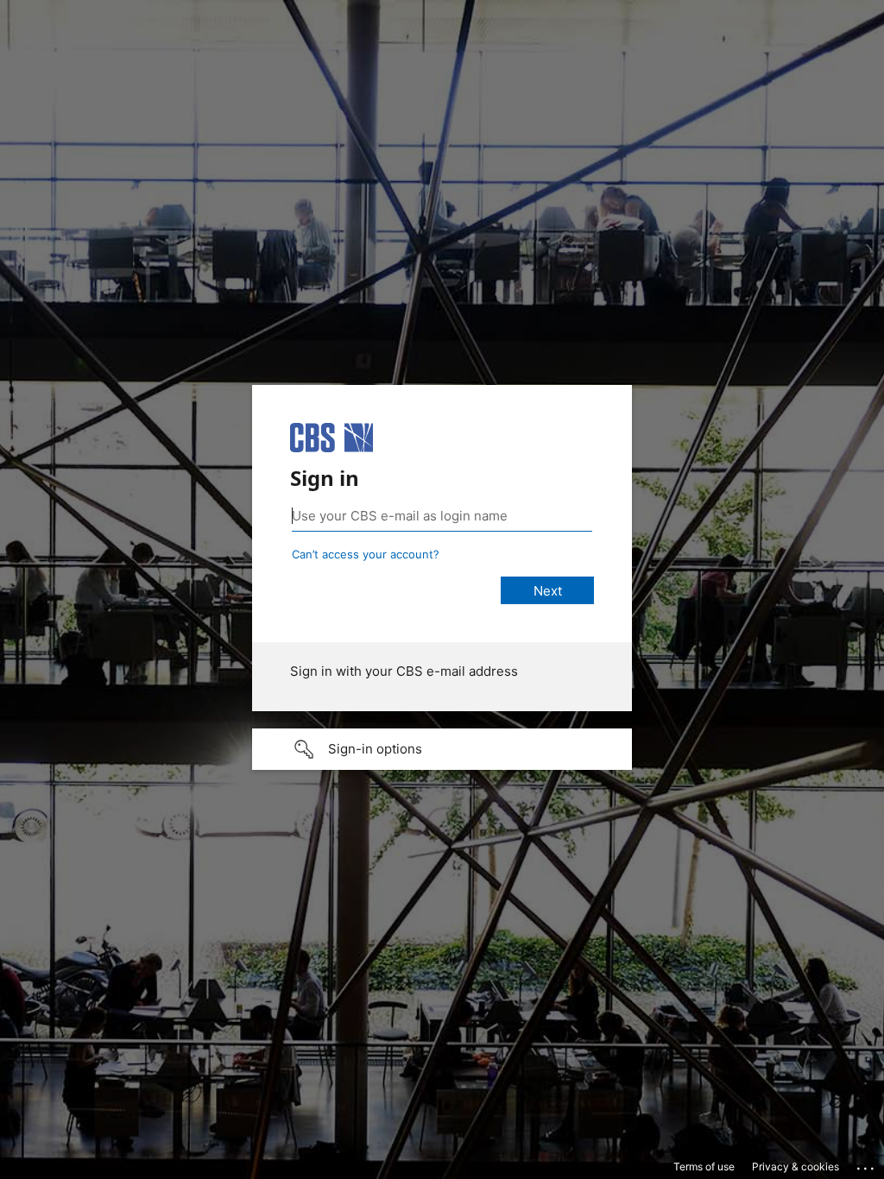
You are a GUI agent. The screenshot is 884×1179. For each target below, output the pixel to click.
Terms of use (704, 1166)
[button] (442, 749)
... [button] (866, 1164)
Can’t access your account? (365, 554)
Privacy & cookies (795, 1166)
